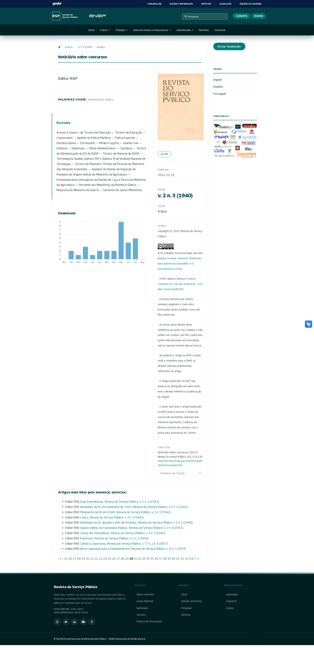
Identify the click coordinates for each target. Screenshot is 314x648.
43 (187, 558)
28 (122, 558)
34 (148, 558)
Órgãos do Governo (250, 4)
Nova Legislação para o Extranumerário (105, 548)
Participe (206, 4)
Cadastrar (231, 601)
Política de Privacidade (149, 621)
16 (70, 558)
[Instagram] (57, 621)
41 (178, 558)
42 (182, 558)
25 (109, 558)
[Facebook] (91, 621)
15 (66, 558)
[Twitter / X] (66, 621)
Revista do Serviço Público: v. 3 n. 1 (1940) (138, 533)
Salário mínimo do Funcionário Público (104, 528)
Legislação (225, 4)
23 (100, 558)
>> (197, 558)
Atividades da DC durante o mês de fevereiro (108, 522)
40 (173, 558)
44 (191, 558)
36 (156, 558)
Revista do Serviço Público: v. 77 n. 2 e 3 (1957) (137, 543)
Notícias (204, 30)
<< (59, 558)
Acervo (69, 47)
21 (92, 558)
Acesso (258, 15)
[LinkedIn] (74, 621)
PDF (166, 154)
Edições (120, 30)
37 (160, 558)
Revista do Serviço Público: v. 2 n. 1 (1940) (165, 522)
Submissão (142, 608)
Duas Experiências (92, 501)
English (217, 79)
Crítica (84, 517)
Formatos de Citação (172, 473)
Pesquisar (193, 16)
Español (218, 86)
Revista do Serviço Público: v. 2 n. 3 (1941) (156, 528)
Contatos (220, 30)
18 (79, 558)
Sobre (104, 30)
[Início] (59, 47)
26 (114, 558)
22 (96, 558)
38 (164, 558)
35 (152, 558)
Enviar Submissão (229, 46)
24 (105, 558)
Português (219, 93)
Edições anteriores (191, 601)
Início (91, 30)
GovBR (57, 3)
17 (74, 558)
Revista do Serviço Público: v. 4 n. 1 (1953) (158, 548)
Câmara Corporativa (93, 543)
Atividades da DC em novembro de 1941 (106, 507)
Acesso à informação (181, 4)
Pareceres (87, 538)
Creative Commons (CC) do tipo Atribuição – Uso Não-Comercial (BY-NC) (180, 284)
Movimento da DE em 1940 (98, 512)
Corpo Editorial (144, 601)
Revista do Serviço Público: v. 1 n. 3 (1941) (144, 512)
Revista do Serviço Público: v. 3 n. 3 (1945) (117, 517)
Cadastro (241, 15)
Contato (141, 614)
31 (135, 558)
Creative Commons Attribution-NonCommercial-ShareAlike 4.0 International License (180, 263)
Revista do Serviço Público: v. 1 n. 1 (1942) (132, 501)
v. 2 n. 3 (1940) (84, 47)
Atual (184, 594)
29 (127, 558)
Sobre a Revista (145, 594)
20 (87, 558)
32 (139, 558)
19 (83, 558)
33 (143, 558)
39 (169, 558)
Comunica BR (154, 4)
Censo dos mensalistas (95, 533)
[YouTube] (83, 621)
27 (118, 558)
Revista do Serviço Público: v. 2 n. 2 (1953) (122, 538)
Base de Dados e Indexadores (151, 30)
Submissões (184, 30)
